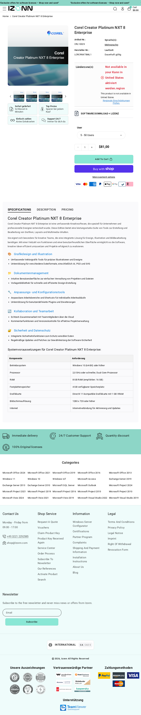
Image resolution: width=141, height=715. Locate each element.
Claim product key (49, 533)
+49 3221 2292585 (18, 536)
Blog (75, 572)
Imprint (112, 538)
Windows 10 (34, 479)
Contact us (11, 514)
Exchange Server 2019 (120, 479)
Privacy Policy (116, 527)
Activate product (48, 574)
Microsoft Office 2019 (64, 472)
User (79, 127)
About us (78, 566)
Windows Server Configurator (82, 523)
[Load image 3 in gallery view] (44, 96)
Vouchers (43, 527)
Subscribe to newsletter (45, 561)
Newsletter (10, 594)
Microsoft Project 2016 (64, 491)
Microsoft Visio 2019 (63, 498)
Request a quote (48, 521)
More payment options (104, 177)
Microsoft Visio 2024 (13, 498)
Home (6, 16)
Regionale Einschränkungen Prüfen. (116, 101)
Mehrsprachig (111, 44)
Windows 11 (9, 479)
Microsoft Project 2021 (14, 491)
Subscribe (32, 622)
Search (42, 579)
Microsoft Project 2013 (89, 491)
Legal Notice (115, 533)
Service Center (46, 548)
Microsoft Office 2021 (39, 472)
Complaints (79, 542)
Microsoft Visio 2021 (38, 498)
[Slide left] (10, 96)
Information (81, 514)
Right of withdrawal (119, 544)
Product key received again (50, 540)
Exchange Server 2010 (39, 485)
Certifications (81, 531)
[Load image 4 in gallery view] (56, 96)
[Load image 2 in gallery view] (31, 96)
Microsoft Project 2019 (39, 491)
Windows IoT (59, 479)
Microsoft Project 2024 (120, 485)
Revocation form (118, 549)
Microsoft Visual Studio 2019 (123, 498)
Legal (112, 514)
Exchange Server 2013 (14, 485)
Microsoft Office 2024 (14, 472)
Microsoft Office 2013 (120, 472)
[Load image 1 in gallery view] (18, 96)
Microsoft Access (87, 479)
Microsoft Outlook (87, 485)
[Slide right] (65, 96)
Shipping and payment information (86, 550)
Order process (46, 553)
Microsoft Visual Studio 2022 (92, 498)
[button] (5, 9)
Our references (47, 568)
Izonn (64, 658)
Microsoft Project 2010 (120, 491)
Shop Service (47, 514)
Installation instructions (80, 559)
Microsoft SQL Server (63, 485)
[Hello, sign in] (123, 9)
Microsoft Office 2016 (89, 472)
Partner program (82, 537)
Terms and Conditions (121, 521)
